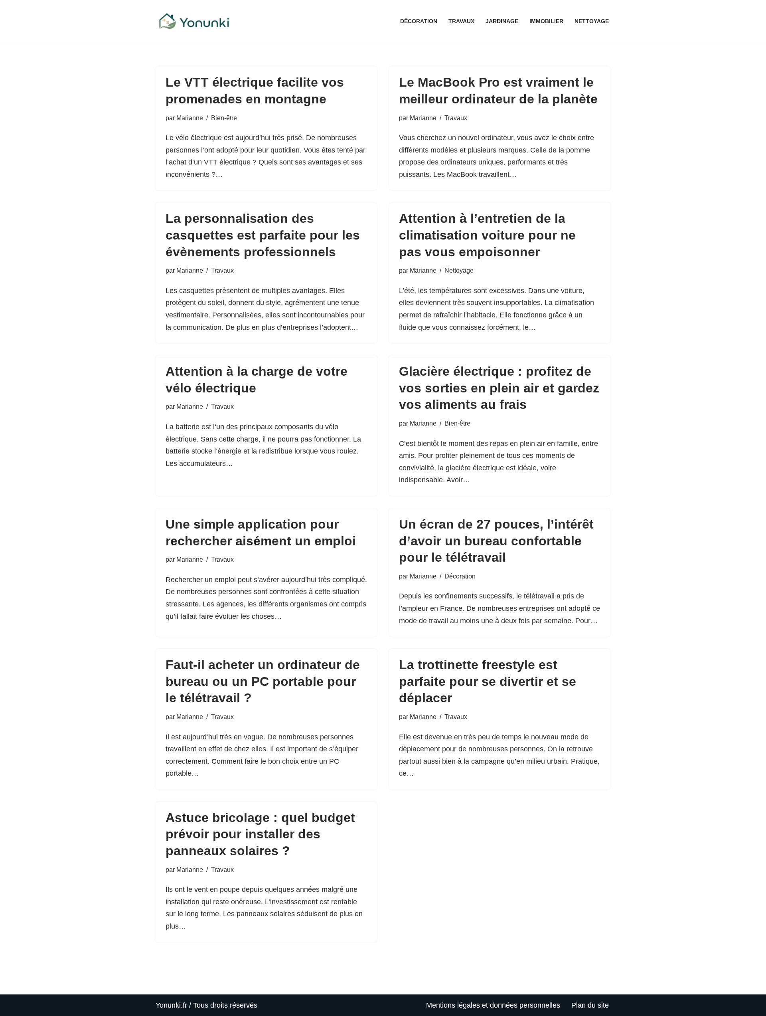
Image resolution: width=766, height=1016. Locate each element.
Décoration (418, 21)
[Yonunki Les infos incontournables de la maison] (196, 21)
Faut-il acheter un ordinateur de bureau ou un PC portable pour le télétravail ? (263, 681)
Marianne (189, 117)
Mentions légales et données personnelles (493, 1005)
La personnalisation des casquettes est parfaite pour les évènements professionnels (263, 235)
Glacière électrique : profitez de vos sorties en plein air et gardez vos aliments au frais (499, 388)
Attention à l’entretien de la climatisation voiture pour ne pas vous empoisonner (487, 235)
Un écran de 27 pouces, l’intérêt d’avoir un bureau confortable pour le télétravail (496, 540)
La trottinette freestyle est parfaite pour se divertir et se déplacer (487, 681)
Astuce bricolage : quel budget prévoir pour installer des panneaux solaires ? (260, 834)
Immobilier (546, 21)
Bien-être (224, 117)
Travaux (461, 21)
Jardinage (502, 21)
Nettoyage (591, 21)
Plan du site (590, 1005)
